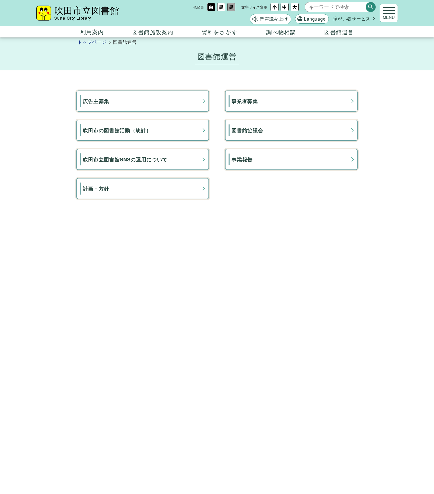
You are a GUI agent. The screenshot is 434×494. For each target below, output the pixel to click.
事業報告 (242, 159)
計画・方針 (96, 188)
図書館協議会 (247, 130)
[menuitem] (92, 31)
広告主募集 (96, 101)
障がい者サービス (351, 18)
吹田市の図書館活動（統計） (117, 130)
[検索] (371, 7)
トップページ (92, 41)
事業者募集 (245, 101)
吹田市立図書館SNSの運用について (125, 159)
